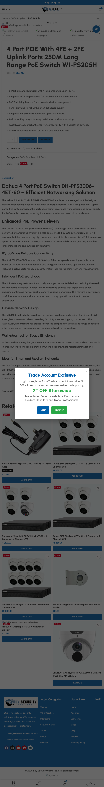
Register (59, 410)
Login (43, 410)
